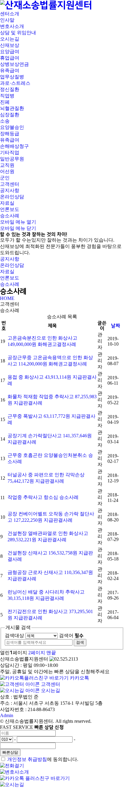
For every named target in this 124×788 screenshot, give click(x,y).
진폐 (5, 102)
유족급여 (9, 70)
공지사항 (9, 190)
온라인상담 (12, 196)
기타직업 (9, 152)
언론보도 (9, 209)
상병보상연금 (14, 64)
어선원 (7, 171)
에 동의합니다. (42, 759)
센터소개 (9, 13)
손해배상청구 (14, 146)
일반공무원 (12, 158)
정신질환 (9, 89)
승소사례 (9, 215)
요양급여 (9, 51)
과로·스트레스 (15, 83)
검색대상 (14, 635)
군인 (5, 177)
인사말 (7, 20)
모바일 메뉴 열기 (18, 221)
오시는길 (9, 38)
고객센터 (9, 184)
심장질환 (9, 114)
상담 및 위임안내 (18, 32)
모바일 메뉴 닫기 (18, 228)
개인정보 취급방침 (27, 759)
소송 (5, 121)
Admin (6, 715)
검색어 (71, 635)
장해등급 (9, 133)
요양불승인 (12, 127)
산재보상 (9, 45)
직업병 (7, 95)
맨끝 (51, 652)
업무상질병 (12, 76)
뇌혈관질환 (12, 108)
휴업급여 (9, 57)
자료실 (7, 203)
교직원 (7, 165)
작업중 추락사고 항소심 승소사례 (43, 497)
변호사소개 (12, 26)
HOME (7, 298)
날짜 (115, 325)
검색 (80, 642)
